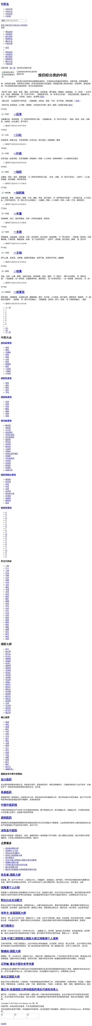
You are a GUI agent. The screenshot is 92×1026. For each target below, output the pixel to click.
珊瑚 (7, 601)
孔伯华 (8, 706)
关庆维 (8, 670)
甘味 (7, 402)
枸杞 (7, 764)
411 (6, 328)
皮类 (7, 484)
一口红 (18, 134)
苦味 (7, 404)
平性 (7, 392)
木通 (7, 589)
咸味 (7, 411)
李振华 (8, 675)
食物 (7, 722)
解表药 (8, 425)
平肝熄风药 (9, 458)
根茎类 (8, 479)
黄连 (7, 636)
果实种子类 (9, 494)
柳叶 (7, 599)
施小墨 (8, 652)
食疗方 (8, 767)
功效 (7, 734)
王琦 (7, 703)
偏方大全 (9, 41)
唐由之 (8, 687)
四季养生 (9, 39)
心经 (7, 359)
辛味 (7, 406)
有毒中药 (9, 470)
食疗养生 (9, 36)
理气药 (8, 442)
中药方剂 (9, 9)
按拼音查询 (6, 508)
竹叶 (7, 611)
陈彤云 (8, 689)
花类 (7, 489)
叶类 (7, 486)
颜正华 (8, 713)
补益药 (8, 463)
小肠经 (8, 371)
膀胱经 (8, 364)
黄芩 (7, 634)
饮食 (7, 760)
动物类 (8, 498)
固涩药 (8, 465)
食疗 (7, 738)
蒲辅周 (8, 666)
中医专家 (9, 43)
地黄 (7, 580)
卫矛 (7, 578)
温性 (7, 385)
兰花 (7, 573)
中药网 (8, 16)
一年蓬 (18, 213)
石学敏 (8, 691)
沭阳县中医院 (9, 830)
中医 (7, 755)
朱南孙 (8, 694)
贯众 (7, 632)
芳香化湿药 (9, 435)
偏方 (7, 729)
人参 (7, 571)
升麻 (7, 575)
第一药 (12, 68)
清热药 (8, 428)
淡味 (7, 416)
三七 (7, 568)
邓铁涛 (8, 668)
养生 (7, 741)
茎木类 (8, 482)
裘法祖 (8, 708)
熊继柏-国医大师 (12, 862)
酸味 (7, 409)
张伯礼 (8, 673)
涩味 (7, 413)
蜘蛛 (7, 627)
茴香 (7, 620)
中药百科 (9, 14)
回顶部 (3, 1024)
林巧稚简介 (9, 858)
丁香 (7, 566)
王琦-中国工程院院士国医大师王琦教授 (20, 860)
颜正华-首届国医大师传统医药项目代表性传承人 (29, 989)
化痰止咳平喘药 (11, 454)
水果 (7, 743)
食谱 (7, 727)
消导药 (8, 444)
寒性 (7, 388)
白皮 (7, 608)
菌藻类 (8, 501)
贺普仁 (8, 684)
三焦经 (8, 369)
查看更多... (9, 769)
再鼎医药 (6, 792)
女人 (7, 748)
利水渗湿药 (9, 437)
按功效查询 (6, 421)
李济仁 (8, 663)
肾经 (7, 355)
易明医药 (6, 817)
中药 (7, 731)
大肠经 (8, 352)
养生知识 (9, 32)
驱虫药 (8, 447)
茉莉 (7, 618)
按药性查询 (6, 378)
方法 (7, 736)
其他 (7, 503)
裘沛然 (8, 701)
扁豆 (7, 587)
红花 (7, 613)
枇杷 (7, 596)
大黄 (7, 582)
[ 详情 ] (42, 97)
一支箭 (18, 231)
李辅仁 (8, 682)
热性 (7, 383)
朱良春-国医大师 (12, 848)
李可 (7, 649)
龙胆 (7, 639)
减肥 (7, 757)
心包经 (8, 373)
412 (6, 330)
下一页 (8, 332)
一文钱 (18, 252)
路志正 (8, 696)
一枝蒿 (18, 271)
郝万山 (8, 654)
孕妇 (7, 724)
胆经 (7, 366)
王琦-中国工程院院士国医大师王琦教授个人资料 (29, 938)
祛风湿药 (9, 432)
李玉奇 (8, 680)
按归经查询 (6, 343)
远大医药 (6, 779)
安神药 (8, 456)
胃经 (7, 348)
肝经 (7, 362)
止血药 (8, 449)
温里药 (8, 439)
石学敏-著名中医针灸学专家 (16, 865)
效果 (7, 753)
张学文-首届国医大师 (13, 855)
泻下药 (8, 430)
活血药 (8, 451)
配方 (7, 762)
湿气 (7, 750)
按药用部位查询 (8, 475)
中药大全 (9, 11)
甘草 (7, 606)
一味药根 (19, 192)
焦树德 (8, 659)
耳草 (7, 615)
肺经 (7, 357)
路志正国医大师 (11, 867)
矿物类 (8, 496)
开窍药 (8, 461)
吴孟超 (8, 677)
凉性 (7, 390)
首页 (7, 48)
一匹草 (18, 114)
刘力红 (8, 656)
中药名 (5, 4)
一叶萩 (18, 153)
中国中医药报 (9, 804)
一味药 (18, 171)
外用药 (8, 468)
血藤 (7, 629)
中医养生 (9, 34)
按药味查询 (6, 397)
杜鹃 (7, 594)
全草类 (8, 491)
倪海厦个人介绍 (11, 851)
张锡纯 (8, 661)
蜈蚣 (7, 625)
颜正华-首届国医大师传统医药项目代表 (20, 869)
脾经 (7, 350)
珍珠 (7, 603)
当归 (7, 585)
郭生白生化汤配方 (12, 853)
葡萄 (7, 622)
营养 (7, 746)
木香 (7, 592)
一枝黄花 (19, 292)
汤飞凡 (8, 710)
